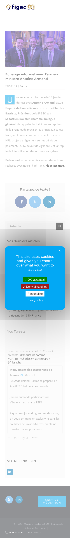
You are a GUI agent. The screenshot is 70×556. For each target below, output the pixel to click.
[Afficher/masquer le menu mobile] (63, 6)
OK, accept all (36, 279)
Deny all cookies (36, 286)
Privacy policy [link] (35, 299)
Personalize (35, 293)
